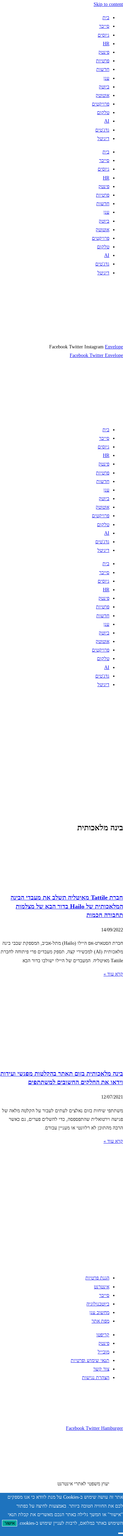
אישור (9, 1523)
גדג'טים (102, 130)
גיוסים (103, 35)
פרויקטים (100, 104)
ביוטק (104, 86)
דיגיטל (103, 138)
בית (105, 17)
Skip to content (108, 4)
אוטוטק (102, 95)
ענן (106, 78)
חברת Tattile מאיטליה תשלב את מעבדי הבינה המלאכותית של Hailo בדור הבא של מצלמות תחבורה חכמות (67, 906)
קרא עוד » (113, 974)
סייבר (104, 26)
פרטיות (102, 60)
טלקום (103, 112)
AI (106, 121)
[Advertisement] (61, 755)
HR (106, 43)
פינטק (103, 52)
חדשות (102, 69)
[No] (120, 1533)
